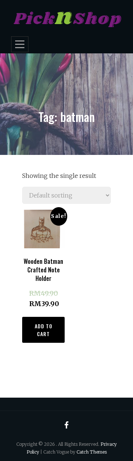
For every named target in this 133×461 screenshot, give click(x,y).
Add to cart (43, 330)
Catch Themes (91, 452)
